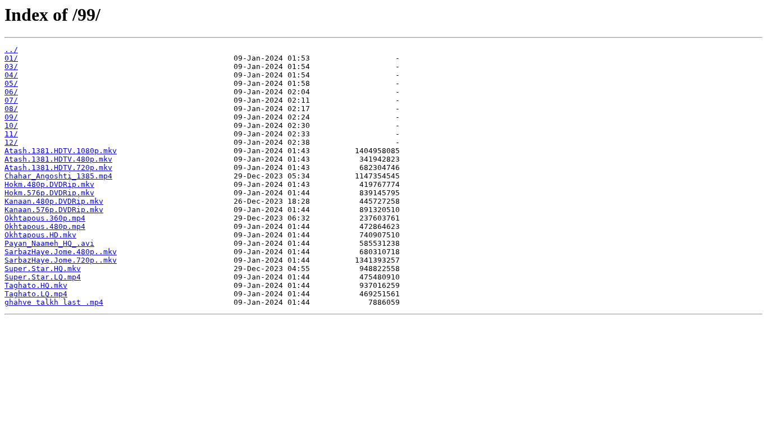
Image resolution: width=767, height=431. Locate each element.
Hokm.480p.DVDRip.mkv (49, 184)
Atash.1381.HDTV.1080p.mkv (60, 150)
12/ (11, 142)
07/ (11, 100)
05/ (11, 83)
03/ (11, 66)
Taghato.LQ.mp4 (35, 294)
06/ (11, 92)
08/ (11, 108)
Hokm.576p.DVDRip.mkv (49, 193)
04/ (11, 75)
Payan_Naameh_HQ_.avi (49, 243)
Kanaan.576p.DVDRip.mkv (53, 209)
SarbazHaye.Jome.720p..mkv (60, 260)
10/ (11, 125)
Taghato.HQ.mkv (35, 285)
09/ (11, 117)
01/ (11, 58)
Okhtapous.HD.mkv (40, 235)
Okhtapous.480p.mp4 (44, 226)
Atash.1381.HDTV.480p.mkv (58, 159)
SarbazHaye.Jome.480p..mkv (60, 251)
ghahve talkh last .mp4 (53, 302)
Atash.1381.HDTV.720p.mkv (58, 167)
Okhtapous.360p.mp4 (44, 218)
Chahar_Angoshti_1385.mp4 (58, 176)
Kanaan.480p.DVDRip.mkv (53, 201)
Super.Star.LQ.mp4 (42, 277)
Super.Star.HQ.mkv (42, 268)
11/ (11, 134)
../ (11, 49)
